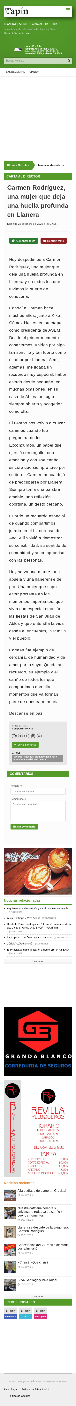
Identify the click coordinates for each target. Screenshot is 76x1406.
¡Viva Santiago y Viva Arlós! (31, 918)
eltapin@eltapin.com (18, 33)
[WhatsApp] (14, 736)
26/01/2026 (25, 1235)
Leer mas (38, 961)
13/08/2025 (25, 1267)
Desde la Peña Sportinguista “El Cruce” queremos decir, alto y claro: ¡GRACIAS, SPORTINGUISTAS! (39, 927)
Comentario (18, 799)
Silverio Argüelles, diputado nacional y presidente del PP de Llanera (35, 758)
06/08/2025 (25, 1284)
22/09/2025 (25, 1253)
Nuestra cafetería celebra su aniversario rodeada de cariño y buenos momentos (40, 1211)
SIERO (23, 24)
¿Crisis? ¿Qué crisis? (27, 943)
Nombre (16, 786)
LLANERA (10, 24)
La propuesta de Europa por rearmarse (37, 937)
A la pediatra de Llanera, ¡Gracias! (42, 1190)
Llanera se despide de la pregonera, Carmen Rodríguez (53, 165)
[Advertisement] (38, 118)
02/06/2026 (25, 1195)
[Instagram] (33, 736)
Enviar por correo (25, 744)
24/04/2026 (25, 1219)
